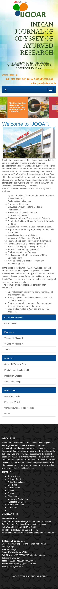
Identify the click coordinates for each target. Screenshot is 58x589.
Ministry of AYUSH (12, 402)
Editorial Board (14, 479)
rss (9, 510)
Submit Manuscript (12, 381)
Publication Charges (13, 375)
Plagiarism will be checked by (17, 369)
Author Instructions (16, 481)
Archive (7, 349)
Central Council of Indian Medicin (19, 407)
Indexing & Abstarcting (18, 498)
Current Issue (10, 323)
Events (11, 493)
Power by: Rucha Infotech (34, 576)
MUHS (7, 413)
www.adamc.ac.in (12, 396)
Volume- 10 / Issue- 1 (13, 343)
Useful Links (9, 390)
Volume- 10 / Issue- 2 (13, 337)
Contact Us (13, 507)
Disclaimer (12, 484)
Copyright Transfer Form (15, 364)
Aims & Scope (14, 476)
